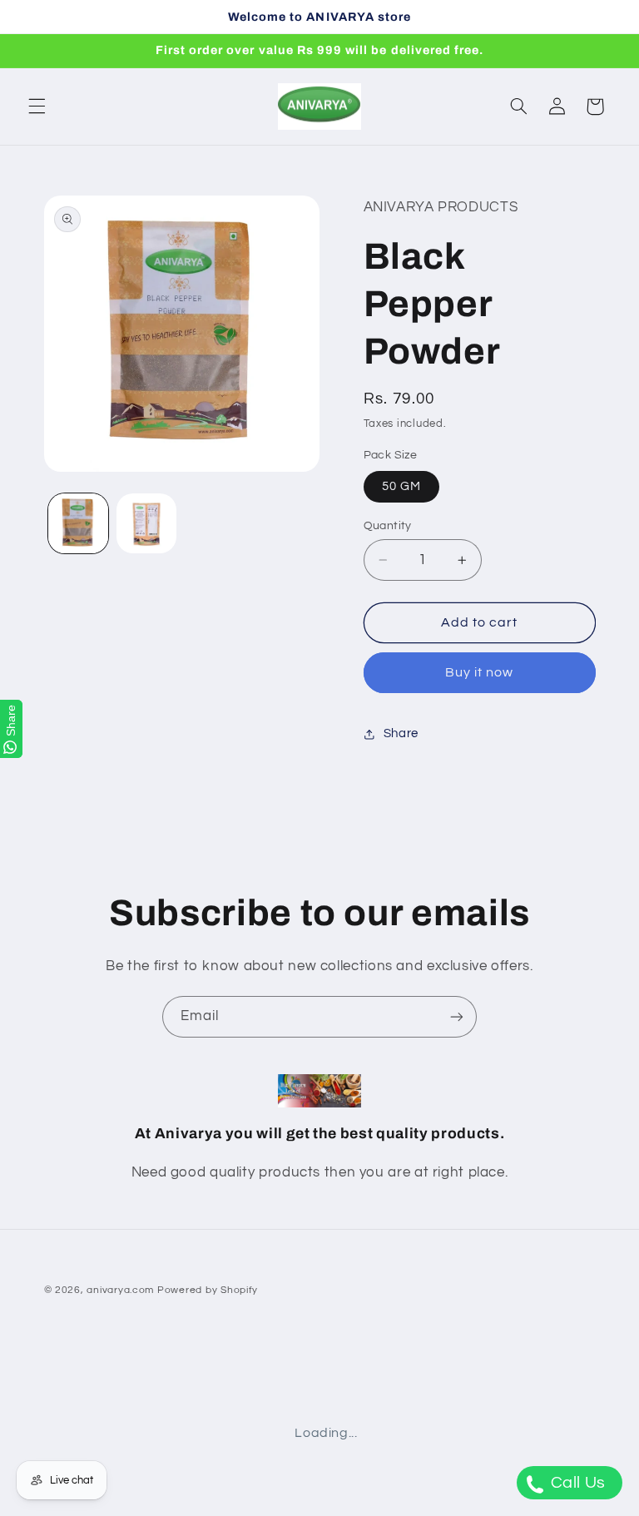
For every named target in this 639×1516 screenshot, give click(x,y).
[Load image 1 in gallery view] (78, 523)
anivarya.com (120, 1290)
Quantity (388, 526)
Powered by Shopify (207, 1290)
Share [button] (401, 733)
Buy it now (479, 672)
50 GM (401, 486)
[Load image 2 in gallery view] (146, 523)
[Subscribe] (457, 1016)
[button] (36, 106)
